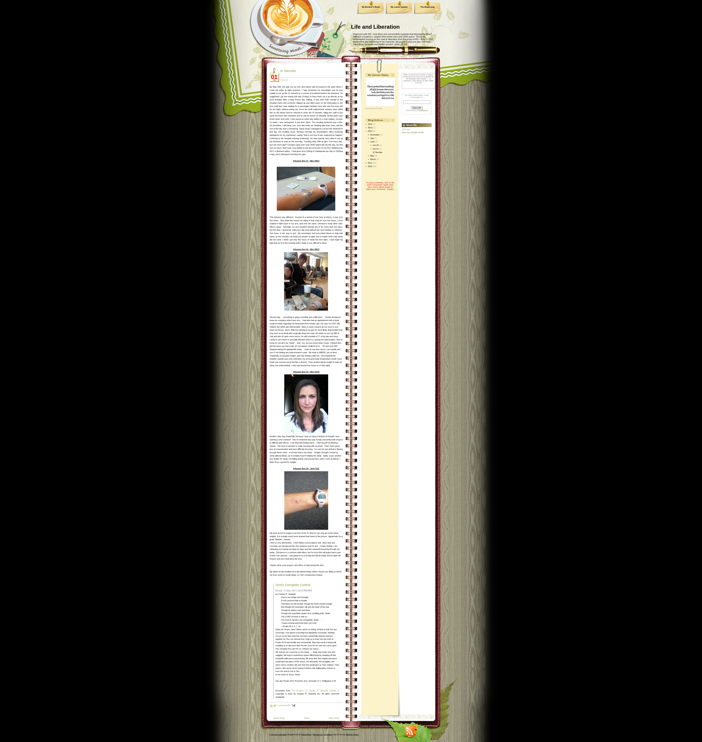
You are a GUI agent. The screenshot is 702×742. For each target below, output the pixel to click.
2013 (370, 128)
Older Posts (334, 718)
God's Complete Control (292, 585)
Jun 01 (376, 149)
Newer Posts (279, 718)
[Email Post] (293, 705)
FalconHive (306, 734)
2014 (370, 124)
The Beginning (427, 7)
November (375, 135)
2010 (370, 166)
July (372, 138)
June (372, 142)
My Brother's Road (371, 7)
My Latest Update (399, 7)
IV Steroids (288, 71)
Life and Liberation (375, 27)
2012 (370, 131)
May (372, 156)
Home (306, 718)
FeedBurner (422, 110)
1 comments (282, 705)
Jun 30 (376, 145)
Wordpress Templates (322, 734)
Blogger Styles (352, 734)
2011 (370, 163)
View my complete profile (413, 132)
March (373, 159)
